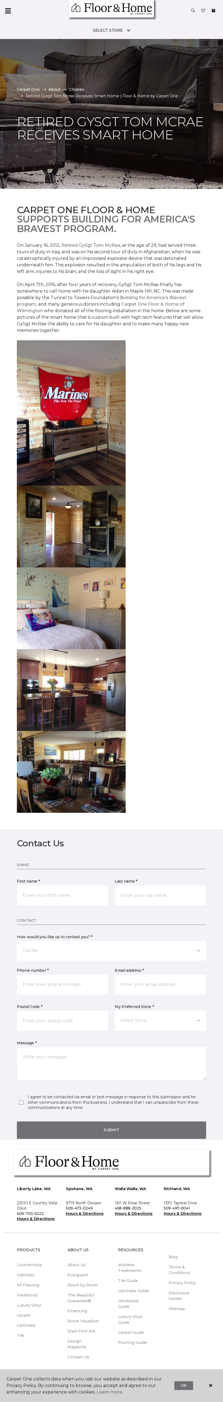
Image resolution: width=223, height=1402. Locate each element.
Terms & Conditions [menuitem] (179, 1270)
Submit (111, 1129)
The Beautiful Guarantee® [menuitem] (80, 1298)
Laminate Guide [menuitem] (133, 1290)
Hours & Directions (36, 1218)
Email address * (129, 970)
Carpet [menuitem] (23, 1315)
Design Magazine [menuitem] (76, 1344)
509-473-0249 (79, 1208)
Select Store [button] (108, 30)
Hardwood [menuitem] (27, 1295)
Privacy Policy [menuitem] (182, 1282)
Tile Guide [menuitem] (128, 1280)
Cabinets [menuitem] (26, 1274)
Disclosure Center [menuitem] (179, 1295)
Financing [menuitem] (77, 1310)
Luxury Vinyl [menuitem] (29, 1305)
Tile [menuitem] (20, 1335)
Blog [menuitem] (173, 1256)
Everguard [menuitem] (77, 1274)
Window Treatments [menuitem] (129, 1267)
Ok (184, 1385)
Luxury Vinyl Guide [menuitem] (130, 1319)
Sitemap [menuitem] (177, 1308)
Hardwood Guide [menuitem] (128, 1303)
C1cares (76, 89)
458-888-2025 (128, 1208)
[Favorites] (203, 11)
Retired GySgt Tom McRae (90, 245)
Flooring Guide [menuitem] (132, 1342)
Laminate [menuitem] (26, 1325)
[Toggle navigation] (7, 10)
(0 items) (213, 11)
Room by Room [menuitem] (82, 1285)
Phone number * (33, 970)
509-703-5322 (30, 1213)
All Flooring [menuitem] (28, 1285)
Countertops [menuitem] (29, 1264)
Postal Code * (29, 1007)
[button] (193, 11)
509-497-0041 (177, 1208)
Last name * (126, 881)
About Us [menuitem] (76, 1264)
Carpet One (28, 89)
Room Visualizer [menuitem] (83, 1321)
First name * (28, 881)
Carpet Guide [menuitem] (131, 1332)
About (54, 89)
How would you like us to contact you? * (54, 937)
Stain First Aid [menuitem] (81, 1331)
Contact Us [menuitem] (78, 1357)
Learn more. (110, 1392)
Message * (26, 1043)
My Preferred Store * (134, 1007)
